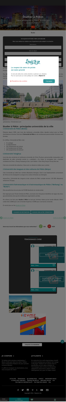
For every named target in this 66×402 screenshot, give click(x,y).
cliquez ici (42, 75)
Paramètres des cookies (19, 81)
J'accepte (49, 81)
